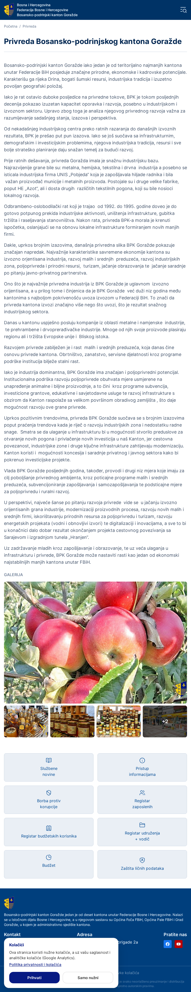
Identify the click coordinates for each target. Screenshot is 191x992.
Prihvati (34, 977)
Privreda (29, 26)
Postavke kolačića (123, 972)
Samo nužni (88, 977)
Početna (10, 26)
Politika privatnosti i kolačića (35, 964)
